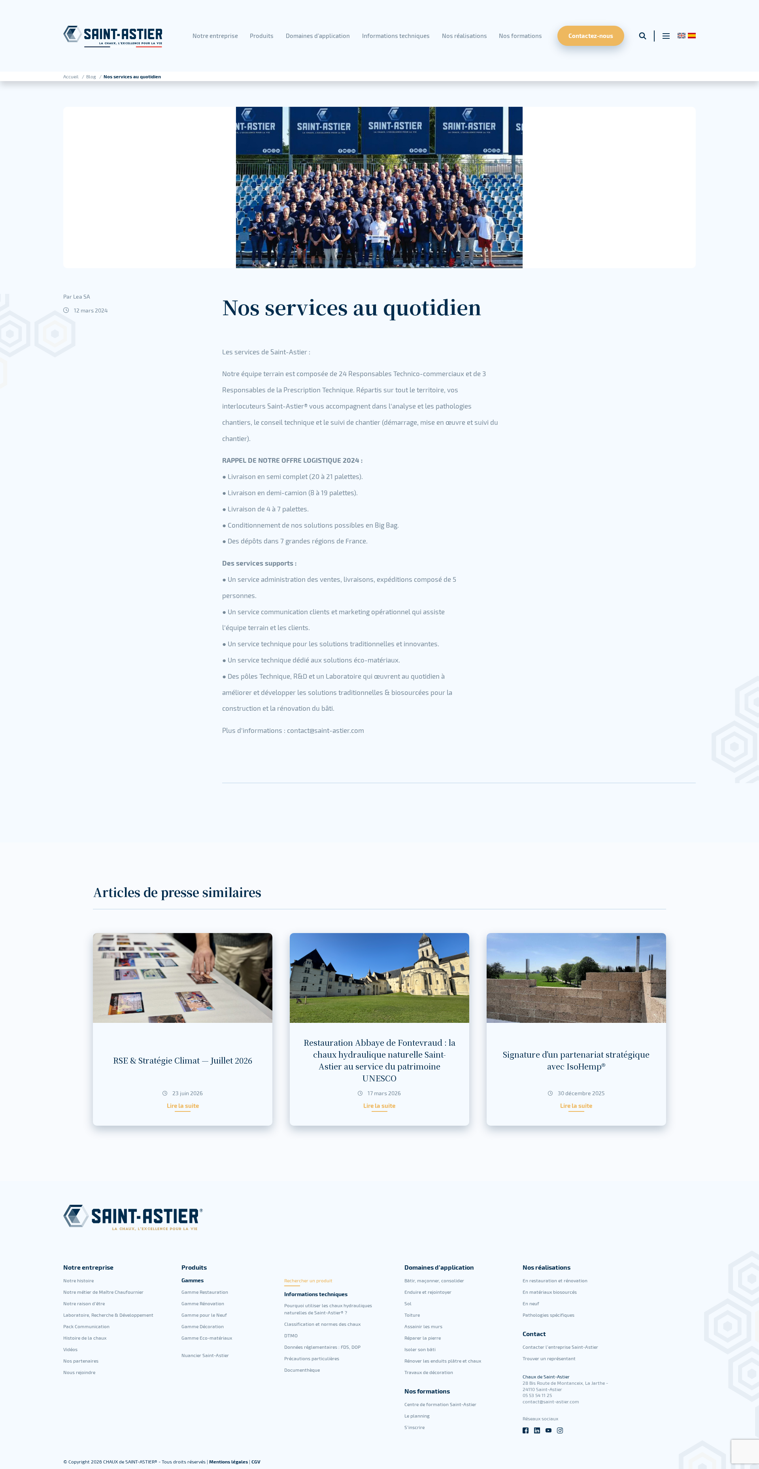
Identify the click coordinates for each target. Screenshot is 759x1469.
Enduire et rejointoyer (427, 1292)
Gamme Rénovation (202, 1303)
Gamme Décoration (202, 1326)
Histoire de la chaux (84, 1337)
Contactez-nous (590, 35)
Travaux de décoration (428, 1372)
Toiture (412, 1315)
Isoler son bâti (420, 1349)
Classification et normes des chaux (322, 1324)
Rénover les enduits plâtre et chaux (442, 1360)
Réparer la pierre (422, 1337)
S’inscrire (414, 1427)
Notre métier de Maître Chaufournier (103, 1292)
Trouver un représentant (549, 1358)
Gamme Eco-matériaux (206, 1337)
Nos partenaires (80, 1360)
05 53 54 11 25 (537, 1395)
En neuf (531, 1303)
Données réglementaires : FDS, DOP (322, 1347)
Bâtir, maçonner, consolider (434, 1280)
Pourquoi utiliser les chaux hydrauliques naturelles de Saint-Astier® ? (328, 1308)
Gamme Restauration (204, 1292)
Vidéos (70, 1349)
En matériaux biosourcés (550, 1292)
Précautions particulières (311, 1358)
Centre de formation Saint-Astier (440, 1404)
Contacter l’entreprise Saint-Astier (560, 1347)
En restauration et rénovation (555, 1280)
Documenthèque (302, 1369)
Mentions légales (229, 1461)
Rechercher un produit (308, 1280)
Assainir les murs (423, 1326)
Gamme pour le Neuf (204, 1315)
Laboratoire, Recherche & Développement (108, 1315)
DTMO (291, 1335)
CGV (256, 1461)
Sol (408, 1303)
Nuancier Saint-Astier (205, 1355)
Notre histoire (78, 1280)
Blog (91, 76)
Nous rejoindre (79, 1372)
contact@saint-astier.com (551, 1401)
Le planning (417, 1415)
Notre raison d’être (84, 1303)
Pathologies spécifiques (548, 1315)
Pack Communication (86, 1326)
